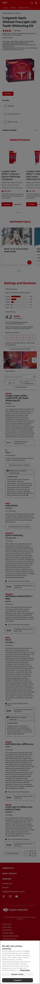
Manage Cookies (17, 974)
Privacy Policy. (25, 970)
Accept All (17, 980)
